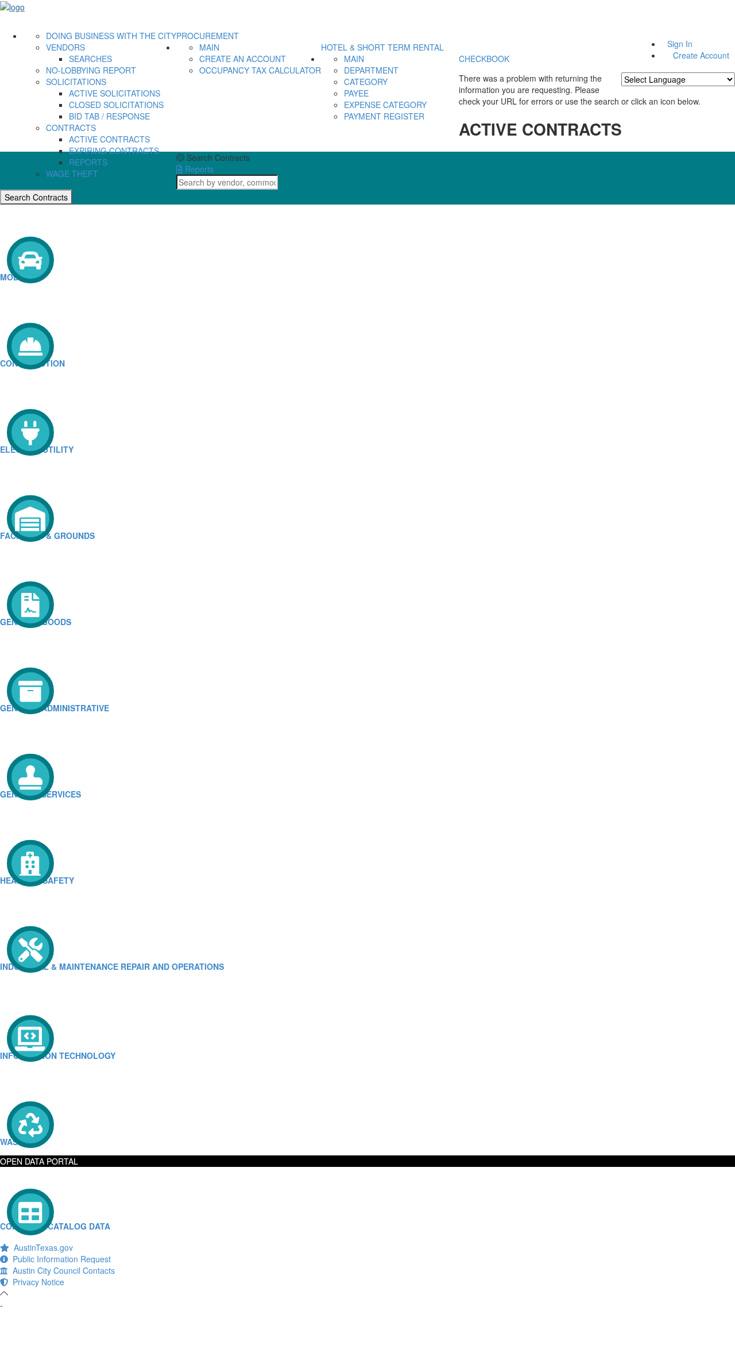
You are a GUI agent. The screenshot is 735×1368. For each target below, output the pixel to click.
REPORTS (88, 162)
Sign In (680, 43)
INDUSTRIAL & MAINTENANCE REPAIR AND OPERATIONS (112, 966)
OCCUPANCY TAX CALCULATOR (260, 70)
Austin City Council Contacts (61, 1270)
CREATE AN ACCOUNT (242, 58)
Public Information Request (59, 1259)
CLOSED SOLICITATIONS (116, 104)
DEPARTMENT (371, 70)
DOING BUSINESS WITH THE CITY (111, 35)
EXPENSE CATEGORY (385, 104)
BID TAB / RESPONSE (109, 116)
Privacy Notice (36, 1282)
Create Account (701, 55)
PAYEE (356, 93)
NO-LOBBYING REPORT (91, 70)
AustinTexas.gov (41, 1247)
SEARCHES (90, 58)
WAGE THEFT (72, 173)
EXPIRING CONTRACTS (114, 150)
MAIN (209, 47)
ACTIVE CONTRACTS (109, 139)
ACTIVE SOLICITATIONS (114, 93)
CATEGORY (366, 81)
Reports (198, 169)
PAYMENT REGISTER (384, 116)
